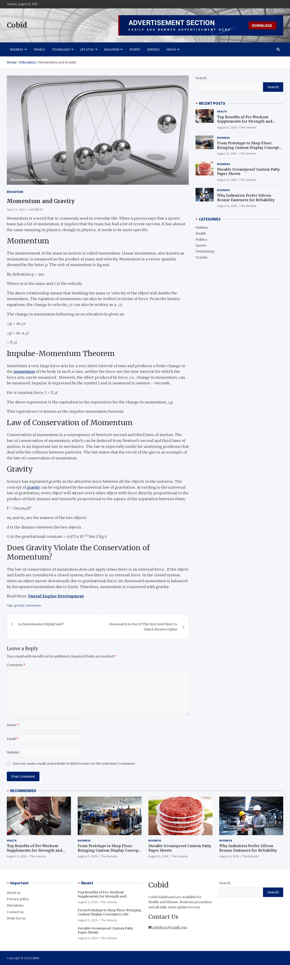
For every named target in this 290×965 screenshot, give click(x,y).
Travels (39, 49)
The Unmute (248, 127)
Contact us (15, 912)
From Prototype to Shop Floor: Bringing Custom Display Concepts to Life (249, 147)
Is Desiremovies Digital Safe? (40, 624)
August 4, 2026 (227, 206)
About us (14, 893)
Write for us (16, 918)
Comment (16, 665)
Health (171, 49)
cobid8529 (35, 209)
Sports (134, 49)
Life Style (87, 49)
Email (12, 739)
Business (16, 49)
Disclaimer (15, 905)
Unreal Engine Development (56, 596)
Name (13, 725)
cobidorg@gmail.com (169, 927)
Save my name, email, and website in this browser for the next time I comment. (74, 763)
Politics (201, 240)
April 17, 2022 (16, 209)
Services (153, 49)
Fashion (202, 227)
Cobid (17, 25)
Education (111, 49)
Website (13, 752)
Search (201, 78)
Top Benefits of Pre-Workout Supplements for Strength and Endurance (244, 121)
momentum (24, 371)
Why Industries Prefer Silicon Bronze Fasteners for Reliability (246, 197)
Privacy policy (18, 899)
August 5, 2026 (227, 127)
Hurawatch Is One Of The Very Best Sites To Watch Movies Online (143, 626)
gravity (33, 487)
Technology (61, 49)
